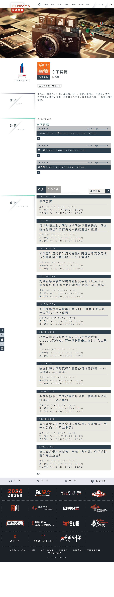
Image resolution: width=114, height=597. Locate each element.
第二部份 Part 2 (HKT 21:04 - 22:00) (61, 213)
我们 (87, 6)
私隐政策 (78, 550)
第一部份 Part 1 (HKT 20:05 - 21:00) (61, 210)
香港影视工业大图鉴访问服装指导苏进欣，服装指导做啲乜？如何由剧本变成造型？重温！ (73, 227)
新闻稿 (13, 550)
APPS (80, 6)
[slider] (103, 129)
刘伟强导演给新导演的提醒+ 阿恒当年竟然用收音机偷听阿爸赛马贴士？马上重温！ (73, 255)
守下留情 (43, 124)
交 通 (17, 481)
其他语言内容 (55, 553)
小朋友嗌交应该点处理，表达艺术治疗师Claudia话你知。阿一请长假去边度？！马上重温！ (73, 341)
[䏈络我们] (66, 481)
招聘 (24, 550)
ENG (98, 5)
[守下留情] (38, 138)
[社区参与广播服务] (98, 508)
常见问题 (64, 550)
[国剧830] (15, 508)
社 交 (45, 481)
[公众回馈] (93, 481)
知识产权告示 (48, 550)
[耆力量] (70, 523)
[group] (96, 129)
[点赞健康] (70, 493)
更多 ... (39, 474)
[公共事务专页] (70, 508)
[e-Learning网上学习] (43, 508)
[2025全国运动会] (15, 493)
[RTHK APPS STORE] (15, 538)
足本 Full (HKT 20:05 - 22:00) (58, 207)
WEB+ (66, 6)
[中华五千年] (70, 538)
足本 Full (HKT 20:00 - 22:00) (58, 235)
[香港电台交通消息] (10, 481)
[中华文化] (15, 523)
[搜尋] (110, 4)
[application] (73, 128)
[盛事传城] (98, 523)
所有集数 (43, 77)
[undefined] (40, 4)
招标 (33, 550)
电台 (52, 6)
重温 (73, 6)
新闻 (58, 6)
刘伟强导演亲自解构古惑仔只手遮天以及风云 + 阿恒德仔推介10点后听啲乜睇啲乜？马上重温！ (73, 283)
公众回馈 (101, 481)
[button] (39, 129)
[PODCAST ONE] (43, 538)
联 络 (73, 481)
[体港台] (43, 493)
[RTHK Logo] (19, 6)
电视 (45, 6)
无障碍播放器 (94, 550)
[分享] (38, 481)
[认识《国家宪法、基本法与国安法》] (43, 523)
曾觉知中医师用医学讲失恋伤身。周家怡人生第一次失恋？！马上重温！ (73, 426)
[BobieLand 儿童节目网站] (98, 493)
